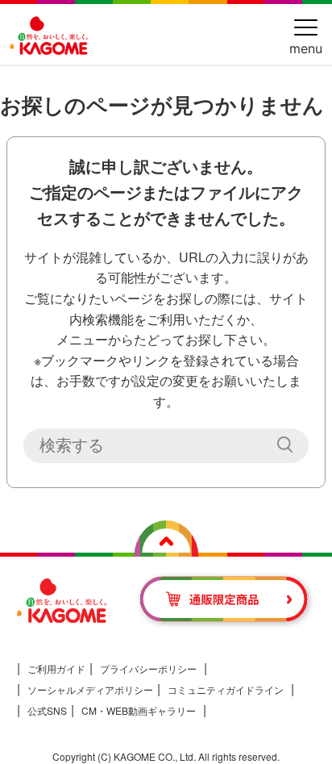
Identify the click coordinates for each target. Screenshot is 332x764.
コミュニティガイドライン (226, 689)
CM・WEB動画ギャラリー (138, 710)
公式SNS (47, 710)
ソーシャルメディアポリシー (90, 689)
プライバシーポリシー (148, 668)
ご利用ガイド (56, 668)
